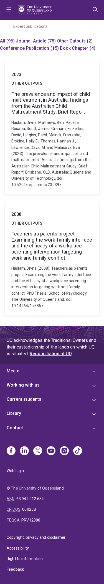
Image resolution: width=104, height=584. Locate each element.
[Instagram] (64, 451)
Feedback (15, 569)
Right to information (25, 559)
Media (13, 371)
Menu (9, 10)
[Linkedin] (24, 451)
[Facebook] (11, 451)
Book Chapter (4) (77, 48)
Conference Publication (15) (30, 48)
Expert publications (30, 26)
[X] (37, 451)
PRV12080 (30, 520)
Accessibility (18, 548)
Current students (24, 399)
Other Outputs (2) (75, 41)
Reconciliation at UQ (51, 353)
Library (14, 413)
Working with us (23, 385)
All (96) (8, 41)
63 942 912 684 (30, 499)
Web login (15, 470)
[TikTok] (77, 451)
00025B (29, 509)
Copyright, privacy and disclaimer (36, 537)
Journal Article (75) (36, 41)
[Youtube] (51, 451)
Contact (15, 427)
